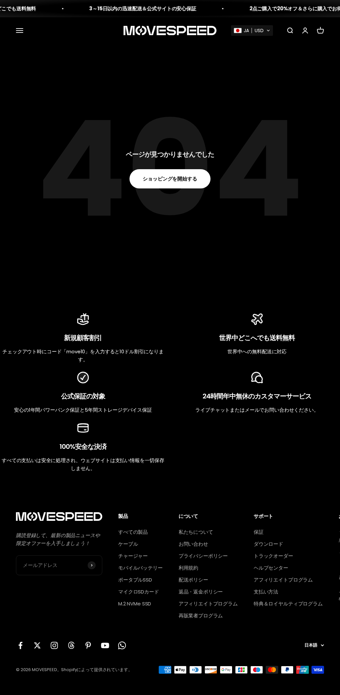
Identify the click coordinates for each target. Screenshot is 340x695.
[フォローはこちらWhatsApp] (122, 645)
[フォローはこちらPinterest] (88, 645)
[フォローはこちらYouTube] (105, 645)
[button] (252, 30)
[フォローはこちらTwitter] (37, 645)
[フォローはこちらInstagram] (54, 645)
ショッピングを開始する (170, 178)
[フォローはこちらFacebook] (20, 645)
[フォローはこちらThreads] (71, 645)
